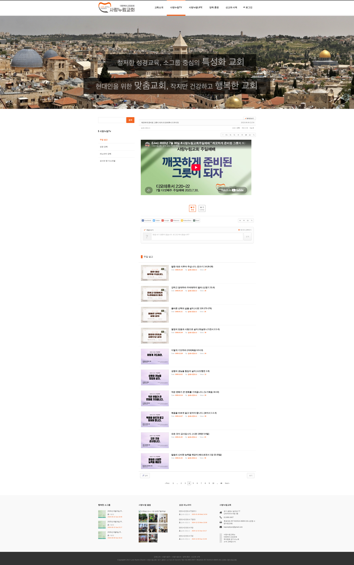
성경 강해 (104, 147)
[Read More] (197, 272)
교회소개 (159, 7)
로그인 (249, 7)
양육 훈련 (214, 7)
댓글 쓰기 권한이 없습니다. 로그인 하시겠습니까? (171, 235)
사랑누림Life (195, 7)
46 (221, 483)
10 (213, 483)
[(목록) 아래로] (242, 135)
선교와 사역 (231, 7)
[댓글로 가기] (246, 135)
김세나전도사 (145, 128)
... (177, 483)
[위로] (238, 135)
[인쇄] (250, 135)
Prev (167, 483)
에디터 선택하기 (245, 230)
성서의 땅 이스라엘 (107, 161)
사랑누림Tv (176, 7)
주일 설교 (148, 256)
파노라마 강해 (105, 154)
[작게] (234, 135)
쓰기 (250, 476)
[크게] (230, 135)
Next (227, 483)
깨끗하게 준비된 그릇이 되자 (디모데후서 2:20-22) (160, 123)
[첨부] (254, 135)
